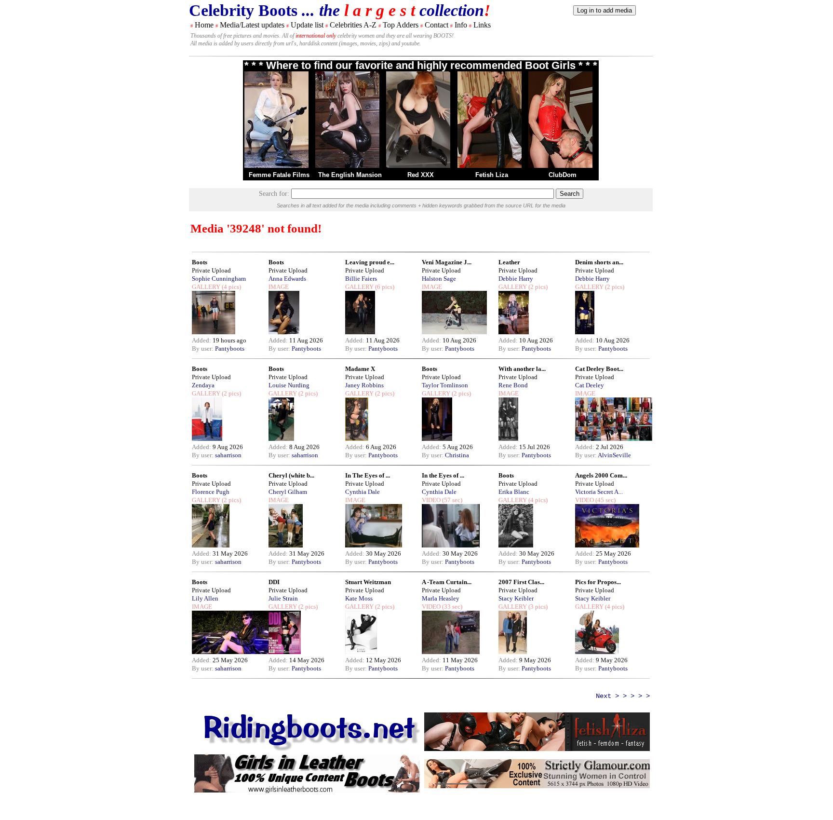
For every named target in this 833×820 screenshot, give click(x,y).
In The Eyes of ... (367, 475)
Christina (457, 455)
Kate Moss (359, 598)
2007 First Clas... (521, 582)
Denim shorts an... (599, 262)
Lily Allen (205, 598)
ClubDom (563, 174)
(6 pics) (384, 286)
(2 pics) (537, 286)
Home (204, 25)
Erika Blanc (513, 491)
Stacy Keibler (516, 598)
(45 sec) (605, 500)
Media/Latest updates (252, 25)
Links (482, 25)
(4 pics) (230, 286)
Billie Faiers (361, 278)
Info (461, 25)
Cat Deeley (589, 385)
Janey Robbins (364, 385)
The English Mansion (350, 174)
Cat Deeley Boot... (599, 368)
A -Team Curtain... (446, 582)
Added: (202, 340)
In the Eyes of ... (443, 475)
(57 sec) (451, 500)
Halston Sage (439, 278)
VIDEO (431, 500)
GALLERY (206, 286)
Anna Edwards (287, 278)
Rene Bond (513, 385)
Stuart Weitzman (368, 582)
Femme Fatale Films (279, 174)
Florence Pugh (210, 491)
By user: (203, 348)
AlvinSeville (614, 455)
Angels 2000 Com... (601, 475)
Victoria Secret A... (599, 491)
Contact (436, 25)
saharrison (228, 455)
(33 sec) (451, 606)
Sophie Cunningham (219, 278)
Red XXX (420, 174)
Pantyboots (229, 348)
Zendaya (203, 385)
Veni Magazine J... (446, 262)
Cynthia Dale (362, 491)
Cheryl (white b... (291, 475)
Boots (199, 262)
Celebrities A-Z (353, 25)
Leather (509, 262)
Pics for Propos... (598, 582)
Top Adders (400, 25)
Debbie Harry (515, 278)
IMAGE (279, 286)
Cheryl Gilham (288, 491)
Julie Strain (283, 598)
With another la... (522, 368)
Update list (307, 25)
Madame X (360, 368)
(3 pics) (537, 606)
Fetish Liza (491, 174)
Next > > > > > (623, 696)
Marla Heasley (440, 598)
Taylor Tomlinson (445, 385)
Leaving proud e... (369, 262)
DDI (274, 582)
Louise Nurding (289, 385)
